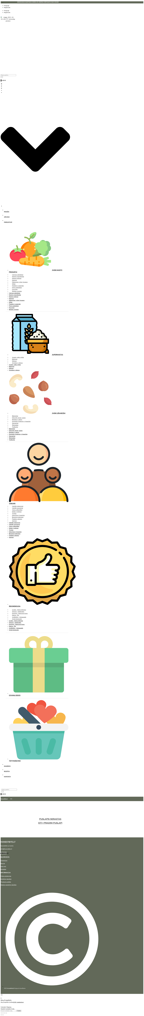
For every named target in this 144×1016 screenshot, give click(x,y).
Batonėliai (15, 416)
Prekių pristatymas (6, 876)
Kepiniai (14, 280)
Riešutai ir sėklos (17, 419)
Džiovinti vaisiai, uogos (19, 418)
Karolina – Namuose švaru (20, 613)
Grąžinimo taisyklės (6, 879)
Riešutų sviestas (17, 291)
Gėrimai (14, 521)
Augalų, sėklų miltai (18, 357)
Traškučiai (15, 427)
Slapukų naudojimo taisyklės (8, 885)
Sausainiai (15, 423)
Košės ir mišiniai (17, 512)
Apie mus (3, 866)
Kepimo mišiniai (16, 278)
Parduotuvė (4, 860)
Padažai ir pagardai (18, 286)
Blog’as (3, 863)
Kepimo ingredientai (18, 276)
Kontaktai (3, 869)
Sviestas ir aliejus (17, 363)
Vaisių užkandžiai (17, 510)
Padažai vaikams (17, 519)
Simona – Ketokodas (18, 611)
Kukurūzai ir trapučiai (18, 515)
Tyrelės (14, 513)
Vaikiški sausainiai (17, 508)
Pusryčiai (15, 289)
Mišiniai (14, 361)
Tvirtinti (19, 1010)
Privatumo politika (6, 882)
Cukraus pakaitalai (17, 275)
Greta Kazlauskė (17, 619)
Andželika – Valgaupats (19, 617)
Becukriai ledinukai (17, 517)
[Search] (2, 77)
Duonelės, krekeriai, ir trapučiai (21, 421)
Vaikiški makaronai (17, 506)
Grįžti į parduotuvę (18, 1002)
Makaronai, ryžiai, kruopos (20, 282)
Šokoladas (15, 425)
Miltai (13, 284)
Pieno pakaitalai (17, 287)
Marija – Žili (15, 615)
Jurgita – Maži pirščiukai (19, 610)
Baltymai (14, 359)
